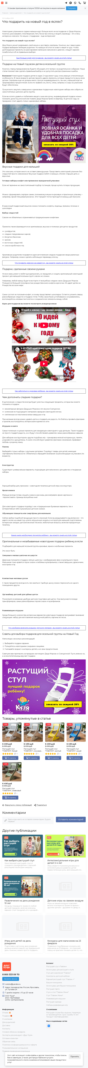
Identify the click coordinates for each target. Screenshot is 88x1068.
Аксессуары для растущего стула (60, 970)
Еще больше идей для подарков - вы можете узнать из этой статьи (44, 58)
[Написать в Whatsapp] (75, 3)
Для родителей (16, 13)
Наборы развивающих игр (57, 1005)
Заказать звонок (10, 979)
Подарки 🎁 (7, 1016)
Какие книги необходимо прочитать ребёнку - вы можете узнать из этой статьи (44, 535)
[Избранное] (19, 724)
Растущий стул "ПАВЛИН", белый (9, 750)
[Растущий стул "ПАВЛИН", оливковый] (11, 771)
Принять (74, 1056)
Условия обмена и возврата (13, 1032)
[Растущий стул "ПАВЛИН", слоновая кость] (33, 732)
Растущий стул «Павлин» (56, 966)
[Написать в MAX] (70, 3)
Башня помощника (54, 983)
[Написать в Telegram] (66, 3)
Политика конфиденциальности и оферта (19, 1045)
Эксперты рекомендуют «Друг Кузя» (17, 1035)
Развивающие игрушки (55, 999)
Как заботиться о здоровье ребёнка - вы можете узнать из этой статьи (44, 391)
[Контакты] (79, 3)
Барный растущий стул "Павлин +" (60, 979)
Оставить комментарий (70, 819)
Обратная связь (8, 1042)
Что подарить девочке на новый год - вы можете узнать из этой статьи (44, 263)
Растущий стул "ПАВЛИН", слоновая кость (32, 750)
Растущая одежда (53, 1002)
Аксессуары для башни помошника (61, 986)
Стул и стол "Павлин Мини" (57, 992)
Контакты (6, 1029)
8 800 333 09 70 (10, 974)
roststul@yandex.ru (13, 984)
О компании (7, 1019)
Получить (72, 8)
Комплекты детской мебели (58, 976)
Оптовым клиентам (10, 1038)
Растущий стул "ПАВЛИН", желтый (53, 750)
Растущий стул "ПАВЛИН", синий (74, 750)
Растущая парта (52, 989)
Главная (5, 13)
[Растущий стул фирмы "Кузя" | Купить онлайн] (2, 3)
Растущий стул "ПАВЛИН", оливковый (11, 789)
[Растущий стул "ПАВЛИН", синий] (76, 732)
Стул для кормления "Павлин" (58, 973)
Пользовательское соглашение (15, 1048)
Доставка (6, 1025)
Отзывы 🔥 (6, 1013)
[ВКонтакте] (48, 1025)
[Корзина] (84, 3)
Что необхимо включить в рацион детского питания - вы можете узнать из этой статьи (44, 628)
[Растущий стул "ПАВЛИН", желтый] (54, 732)
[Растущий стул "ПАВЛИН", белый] (11, 732)
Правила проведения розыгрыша (16, 1051)
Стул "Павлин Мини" (54, 995)
